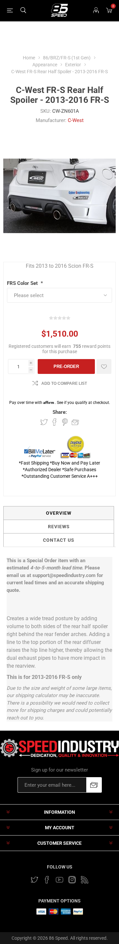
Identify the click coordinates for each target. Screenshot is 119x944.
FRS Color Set (23, 283)
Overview (58, 513)
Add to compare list (64, 383)
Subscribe (94, 785)
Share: (60, 412)
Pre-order (66, 366)
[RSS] (84, 879)
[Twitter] (34, 879)
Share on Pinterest (64, 422)
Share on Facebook (54, 422)
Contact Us (58, 540)
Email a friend (75, 422)
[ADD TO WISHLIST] (104, 366)
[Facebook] (47, 879)
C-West (76, 120)
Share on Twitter (44, 422)
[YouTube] (59, 879)
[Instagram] (72, 879)
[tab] (58, 513)
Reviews (59, 526)
